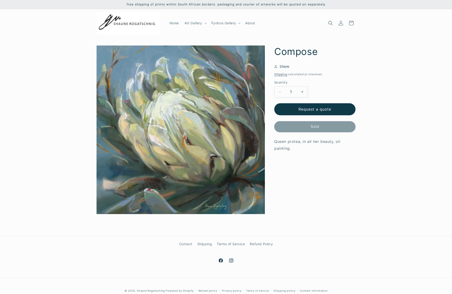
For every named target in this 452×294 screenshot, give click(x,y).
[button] (195, 23)
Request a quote (315, 109)
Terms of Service (231, 244)
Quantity (280, 82)
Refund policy (207, 290)
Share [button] (284, 66)
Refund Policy (261, 244)
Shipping (280, 74)
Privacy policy (232, 290)
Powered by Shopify (180, 290)
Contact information (313, 290)
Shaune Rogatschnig (151, 290)
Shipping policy (284, 290)
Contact (185, 244)
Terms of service (257, 290)
